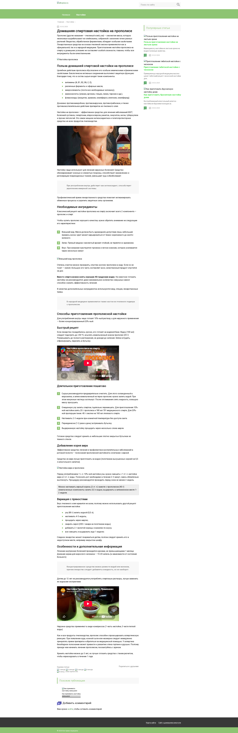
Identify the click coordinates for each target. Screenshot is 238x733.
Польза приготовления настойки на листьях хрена (161, 43)
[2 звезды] (70, 670)
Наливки (66, 15)
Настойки (81, 15)
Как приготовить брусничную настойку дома (162, 96)
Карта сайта (151, 723)
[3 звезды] (79, 670)
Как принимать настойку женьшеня (71, 695)
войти (70, 709)
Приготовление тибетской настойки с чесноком (162, 68)
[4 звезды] (88, 670)
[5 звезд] (61, 672)
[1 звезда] (61, 670)
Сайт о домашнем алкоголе (169, 723)
